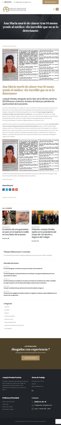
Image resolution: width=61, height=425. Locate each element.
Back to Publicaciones (10, 46)
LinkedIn (10, 189)
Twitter (7, 189)
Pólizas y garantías (9, 316)
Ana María (26, 108)
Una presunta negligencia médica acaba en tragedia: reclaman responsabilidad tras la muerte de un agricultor (30, 294)
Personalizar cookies (8, 409)
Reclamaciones (9, 319)
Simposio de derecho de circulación (14, 325)
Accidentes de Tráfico (38, 381)
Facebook (3, 189)
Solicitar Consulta (30, 358)
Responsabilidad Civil (37, 386)
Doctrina (7, 310)
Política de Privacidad (8, 401)
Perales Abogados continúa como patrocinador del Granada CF (23, 268)
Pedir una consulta (50, 2)
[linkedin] (32, 390)
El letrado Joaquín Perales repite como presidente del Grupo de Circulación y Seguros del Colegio (44, 233)
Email (16, 189)
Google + (13, 189)
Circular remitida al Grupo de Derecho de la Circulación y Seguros (24, 288)
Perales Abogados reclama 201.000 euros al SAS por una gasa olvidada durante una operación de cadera (29, 275)
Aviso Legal (5, 404)
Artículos (7, 307)
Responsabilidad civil (10, 322)
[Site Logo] (14, 9)
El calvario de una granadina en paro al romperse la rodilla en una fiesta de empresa (15, 232)
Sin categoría (8, 328)
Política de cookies (7, 407)
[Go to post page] (15, 217)
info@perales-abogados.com (23, 2)
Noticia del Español (7, 179)
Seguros (34, 384)
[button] (54, 9)
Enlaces (7, 313)
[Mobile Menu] (57, 9)
